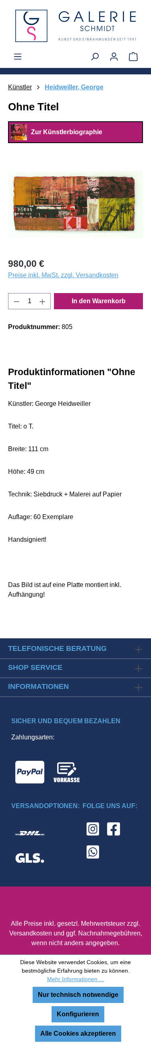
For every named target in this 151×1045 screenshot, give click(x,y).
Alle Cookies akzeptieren (78, 1033)
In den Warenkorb (99, 301)
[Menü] (17, 57)
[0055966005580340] (75, 204)
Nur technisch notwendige (78, 994)
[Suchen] (94, 57)
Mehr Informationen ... (75, 979)
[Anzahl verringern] (16, 301)
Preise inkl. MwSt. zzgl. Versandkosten (63, 275)
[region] (75, 204)
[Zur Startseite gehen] (75, 26)
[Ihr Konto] (114, 57)
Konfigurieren (78, 1014)
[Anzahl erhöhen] (42, 301)
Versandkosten (30, 933)
